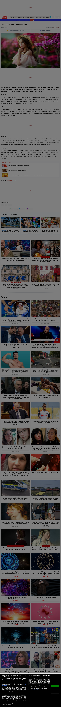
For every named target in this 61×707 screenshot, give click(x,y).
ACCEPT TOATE (55, 686)
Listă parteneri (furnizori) (33, 689)
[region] (30, 690)
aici (10, 697)
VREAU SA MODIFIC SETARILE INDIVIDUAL (55, 690)
